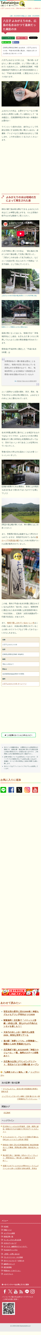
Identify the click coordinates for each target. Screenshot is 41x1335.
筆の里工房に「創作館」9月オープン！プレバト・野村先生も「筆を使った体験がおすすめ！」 (20, 1157)
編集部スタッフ (9, 1264)
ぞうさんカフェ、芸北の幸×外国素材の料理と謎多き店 (19, 1090)
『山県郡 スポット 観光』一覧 (15, 1072)
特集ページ (8, 1230)
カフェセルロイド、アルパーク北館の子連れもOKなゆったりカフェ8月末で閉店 (21, 1138)
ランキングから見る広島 (12, 1240)
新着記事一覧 (8, 1236)
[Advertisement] (20, 165)
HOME (6, 1226)
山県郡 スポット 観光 (21, 38)
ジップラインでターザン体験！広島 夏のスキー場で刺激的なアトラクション (21, 1097)
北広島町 (7, 1113)
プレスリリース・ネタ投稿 (13, 1257)
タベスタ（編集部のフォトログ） (16, 1246)
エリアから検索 (9, 1233)
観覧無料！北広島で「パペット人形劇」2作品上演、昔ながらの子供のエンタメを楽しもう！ (20, 1023)
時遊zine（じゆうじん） (12, 1270)
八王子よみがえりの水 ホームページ (14, 684)
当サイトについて (10, 1261)
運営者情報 (8, 1267)
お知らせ (21, 1261)
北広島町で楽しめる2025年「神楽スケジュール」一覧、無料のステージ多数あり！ (21, 1053)
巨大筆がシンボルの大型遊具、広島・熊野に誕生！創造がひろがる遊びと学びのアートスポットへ (21, 1129)
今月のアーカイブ (10, 1243)
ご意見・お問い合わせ (12, 1254)
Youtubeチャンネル (11, 1250)
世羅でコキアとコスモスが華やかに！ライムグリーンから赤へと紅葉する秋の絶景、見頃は (21, 1167)
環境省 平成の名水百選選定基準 (27, 381)
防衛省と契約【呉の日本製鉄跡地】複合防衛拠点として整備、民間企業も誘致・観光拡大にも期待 (21, 1147)
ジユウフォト (8, 1274)
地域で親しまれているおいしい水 (20, 623)
